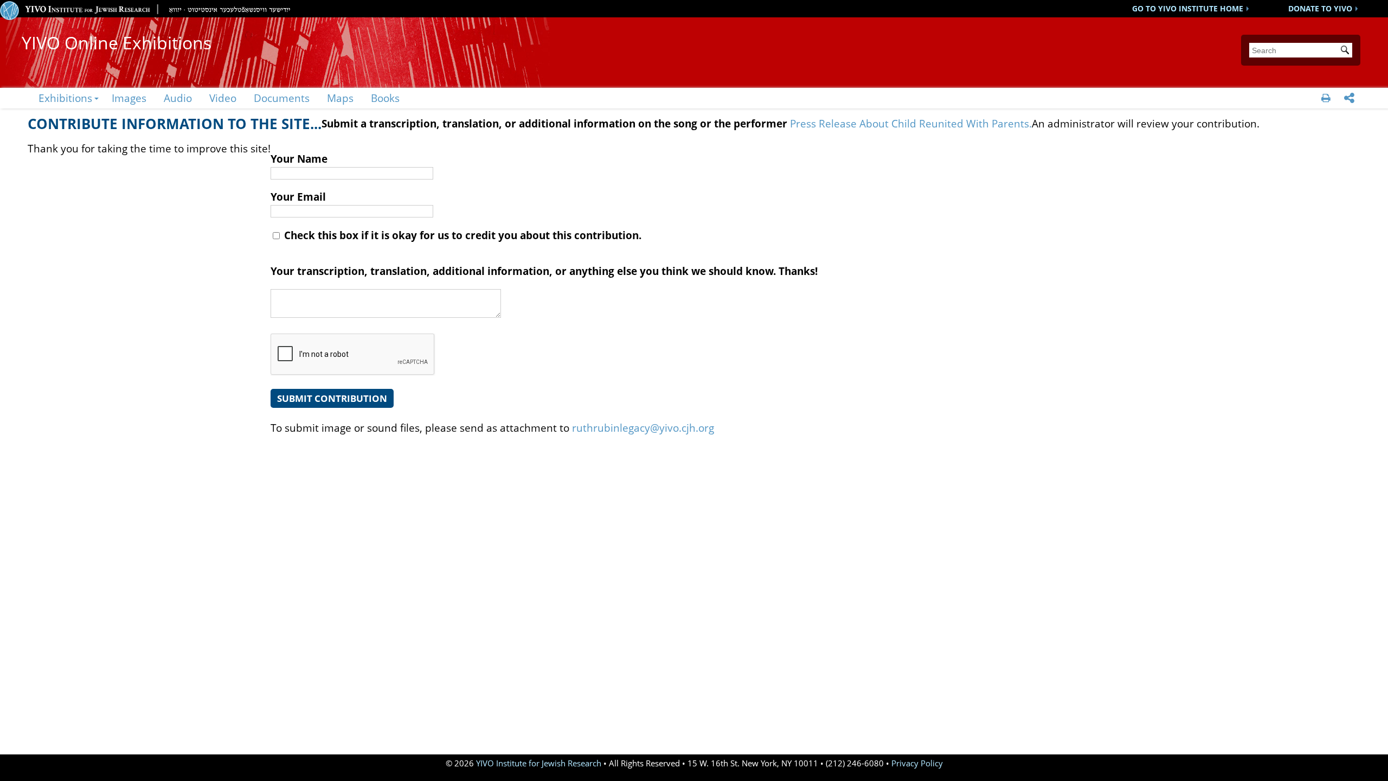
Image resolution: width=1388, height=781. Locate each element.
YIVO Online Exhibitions (116, 42)
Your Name (299, 158)
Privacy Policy (917, 763)
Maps (340, 98)
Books (385, 98)
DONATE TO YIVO (1320, 8)
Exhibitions (65, 98)
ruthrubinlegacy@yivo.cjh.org (643, 427)
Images (129, 98)
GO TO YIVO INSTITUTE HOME (1187, 8)
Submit (1346, 51)
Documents (282, 98)
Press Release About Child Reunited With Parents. (911, 123)
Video (222, 98)
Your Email (298, 196)
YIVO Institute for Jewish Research (538, 763)
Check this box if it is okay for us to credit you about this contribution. (461, 235)
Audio (178, 98)
